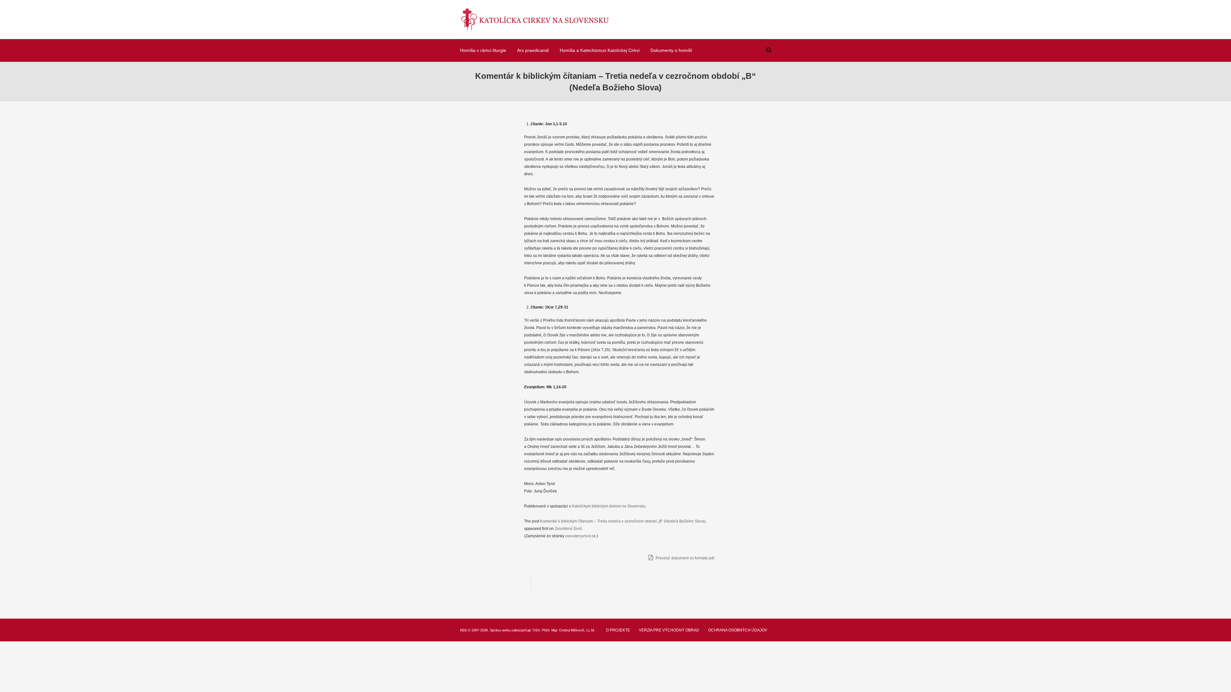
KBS (463, 630)
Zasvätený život (568, 528)
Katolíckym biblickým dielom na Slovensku (609, 506)
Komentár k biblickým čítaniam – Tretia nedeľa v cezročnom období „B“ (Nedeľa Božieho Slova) (623, 521)
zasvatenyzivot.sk (580, 536)
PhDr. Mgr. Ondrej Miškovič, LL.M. (568, 630)
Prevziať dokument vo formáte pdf (684, 558)
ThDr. (536, 630)
